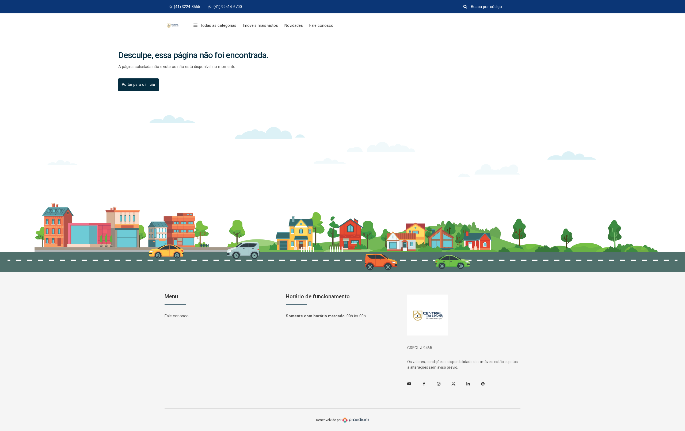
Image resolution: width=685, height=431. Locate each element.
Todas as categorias (218, 25)
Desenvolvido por (329, 420)
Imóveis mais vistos (260, 25)
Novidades (293, 25)
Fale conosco (321, 25)
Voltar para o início (138, 84)
